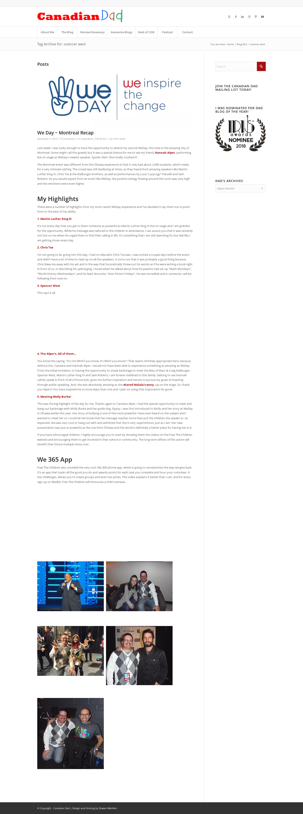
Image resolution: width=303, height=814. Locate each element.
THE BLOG (100, 138)
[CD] (80, 16)
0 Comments (68, 138)
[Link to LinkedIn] (242, 16)
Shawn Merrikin (108, 808)
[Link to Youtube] (262, 16)
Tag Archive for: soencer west (61, 44)
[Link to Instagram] (249, 16)
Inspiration (87, 138)
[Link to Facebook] (235, 16)
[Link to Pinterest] (255, 16)
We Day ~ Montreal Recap (65, 133)
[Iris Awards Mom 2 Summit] (240, 150)
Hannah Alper (165, 153)
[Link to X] (229, 16)
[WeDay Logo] (115, 98)
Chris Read (119, 138)
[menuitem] (47, 32)
